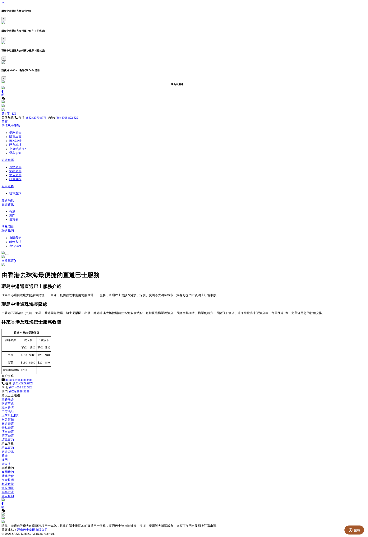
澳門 (12, 215)
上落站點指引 (18, 148)
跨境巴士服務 (11, 125)
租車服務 (8, 186)
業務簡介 (15, 132)
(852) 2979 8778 (36, 117)
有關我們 (15, 237)
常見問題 (8, 226)
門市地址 (15, 144)
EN (14, 113)
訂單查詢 (15, 179)
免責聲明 (8, 480)
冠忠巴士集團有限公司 (32, 529)
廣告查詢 (15, 246)
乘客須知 (15, 153)
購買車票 (15, 136)
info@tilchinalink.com (18, 379)
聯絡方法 (15, 241)
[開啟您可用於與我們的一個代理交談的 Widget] (354, 530)
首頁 (5, 121)
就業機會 (8, 476)
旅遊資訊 (8, 204)
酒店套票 (15, 175)
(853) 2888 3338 (19, 391)
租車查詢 (15, 193)
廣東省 (13, 219)
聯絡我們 (8, 230)
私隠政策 (8, 484)
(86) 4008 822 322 (67, 117)
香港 (12, 211)
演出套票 (15, 171)
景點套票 (15, 167)
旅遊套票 (8, 160)
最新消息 (8, 200)
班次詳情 (15, 140)
